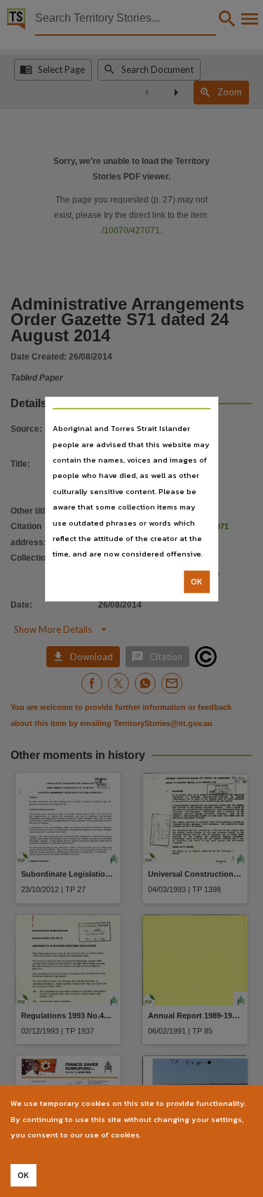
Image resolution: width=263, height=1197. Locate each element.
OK (197, 581)
